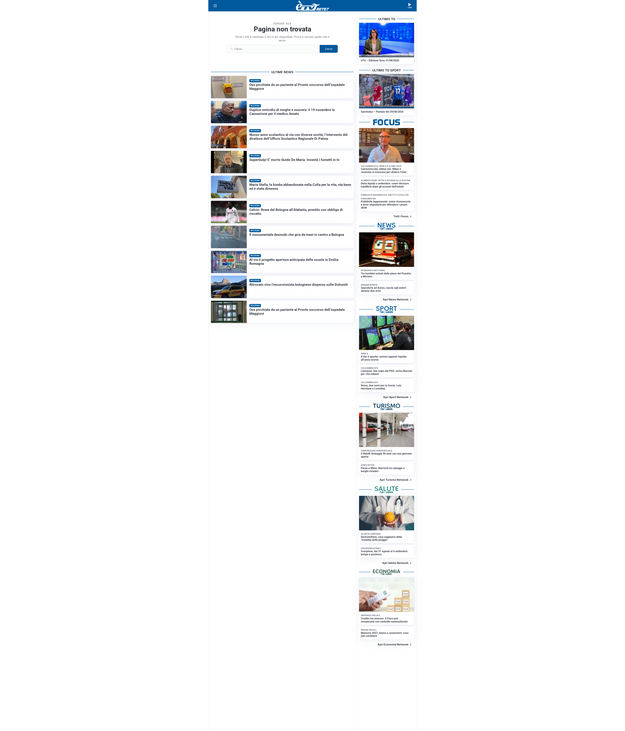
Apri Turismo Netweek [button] (394, 479)
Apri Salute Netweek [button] (395, 563)
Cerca (328, 48)
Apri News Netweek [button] (395, 299)
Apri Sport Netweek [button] (395, 397)
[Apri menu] (215, 5)
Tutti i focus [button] (400, 216)
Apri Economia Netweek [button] (393, 644)
